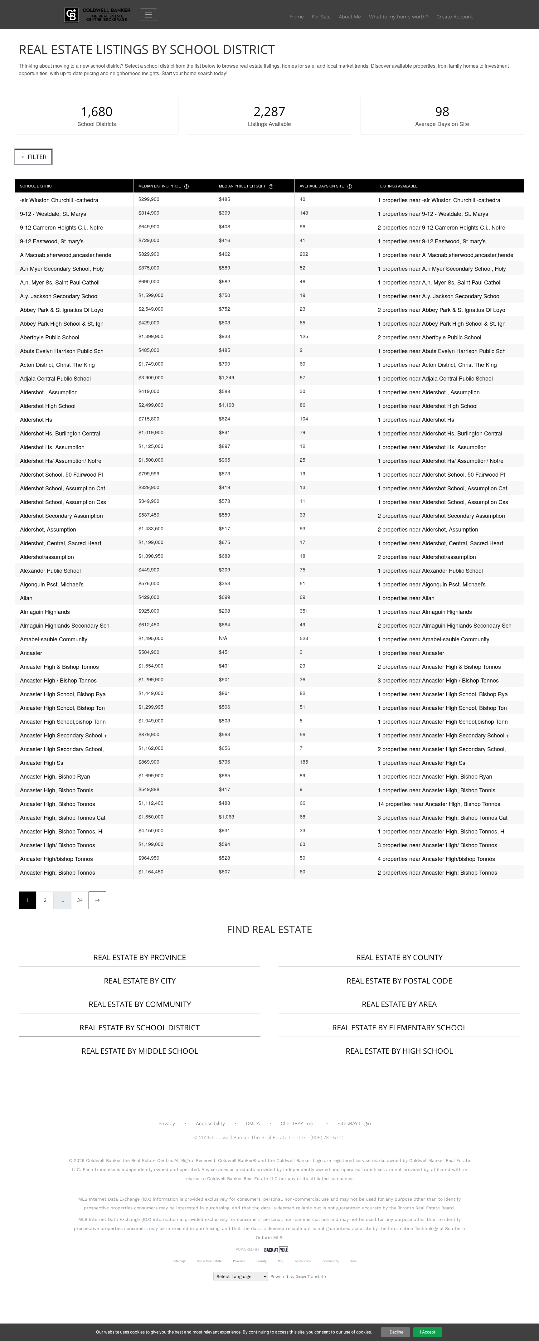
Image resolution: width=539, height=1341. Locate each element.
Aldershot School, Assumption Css (63, 502)
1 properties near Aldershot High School (428, 405)
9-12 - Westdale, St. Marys (53, 213)
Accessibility (210, 1123)
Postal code (302, 1261)
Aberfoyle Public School (49, 337)
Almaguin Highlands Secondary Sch (64, 625)
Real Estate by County (399, 957)
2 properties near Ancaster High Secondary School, (442, 749)
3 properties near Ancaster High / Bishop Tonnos (438, 680)
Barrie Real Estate (209, 1261)
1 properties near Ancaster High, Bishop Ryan (435, 776)
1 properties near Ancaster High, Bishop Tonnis (436, 790)
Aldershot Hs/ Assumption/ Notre (60, 460)
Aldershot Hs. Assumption (52, 447)
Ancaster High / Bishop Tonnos (58, 680)
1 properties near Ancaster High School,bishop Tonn (443, 721)
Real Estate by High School (399, 1051)
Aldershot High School (47, 405)
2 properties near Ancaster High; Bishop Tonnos (437, 872)
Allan (26, 598)
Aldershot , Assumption (49, 392)
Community (331, 1261)
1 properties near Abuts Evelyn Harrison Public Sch (442, 351)
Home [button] (297, 17)
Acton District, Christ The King (57, 364)
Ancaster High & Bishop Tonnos (59, 666)
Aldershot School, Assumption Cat (62, 488)
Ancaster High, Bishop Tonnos (57, 803)
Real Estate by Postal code (399, 980)
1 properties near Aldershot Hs (416, 419)
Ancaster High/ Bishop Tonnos (57, 845)
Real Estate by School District (140, 1027)
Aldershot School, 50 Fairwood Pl (61, 474)
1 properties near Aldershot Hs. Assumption (432, 447)
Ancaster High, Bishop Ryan (55, 776)
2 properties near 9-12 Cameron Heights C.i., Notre (441, 227)
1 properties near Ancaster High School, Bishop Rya (443, 694)
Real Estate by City (140, 980)
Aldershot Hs (36, 419)
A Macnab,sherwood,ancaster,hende (65, 254)
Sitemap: (179, 1261)
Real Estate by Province (139, 957)
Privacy (166, 1123)
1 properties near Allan (406, 598)
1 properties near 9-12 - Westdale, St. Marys (433, 213)
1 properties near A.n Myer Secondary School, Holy (442, 268)
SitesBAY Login (354, 1123)
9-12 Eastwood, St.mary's (52, 241)
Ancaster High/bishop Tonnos (56, 858)
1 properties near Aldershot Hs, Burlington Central (440, 433)
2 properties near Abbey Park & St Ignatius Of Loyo (441, 309)
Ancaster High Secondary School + (63, 735)
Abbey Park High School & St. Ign (62, 323)
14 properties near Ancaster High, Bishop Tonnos (439, 803)
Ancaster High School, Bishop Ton (62, 707)
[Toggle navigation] (148, 14)
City (280, 1261)
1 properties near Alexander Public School (430, 570)
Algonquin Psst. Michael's (52, 584)
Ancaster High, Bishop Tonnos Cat (62, 817)
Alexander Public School (50, 570)
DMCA (253, 1123)
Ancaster (31, 653)
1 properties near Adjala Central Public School (435, 378)
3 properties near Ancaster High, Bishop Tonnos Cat (442, 817)
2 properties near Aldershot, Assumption (428, 529)
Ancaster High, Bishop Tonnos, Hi (62, 831)
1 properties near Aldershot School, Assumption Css (443, 502)
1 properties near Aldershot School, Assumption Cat (442, 488)
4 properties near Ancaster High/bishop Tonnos (436, 858)
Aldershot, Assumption (48, 529)
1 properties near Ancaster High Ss (421, 762)
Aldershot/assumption (47, 556)
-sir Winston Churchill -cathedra (59, 200)
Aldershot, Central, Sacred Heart (60, 543)
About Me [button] (350, 17)
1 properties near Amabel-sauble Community (433, 639)
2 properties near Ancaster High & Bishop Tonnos (439, 666)
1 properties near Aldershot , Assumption (429, 392)
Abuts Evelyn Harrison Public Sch (62, 351)
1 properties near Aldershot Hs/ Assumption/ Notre (440, 460)
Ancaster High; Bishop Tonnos (57, 872)
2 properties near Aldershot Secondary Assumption (441, 515)
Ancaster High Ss (41, 762)
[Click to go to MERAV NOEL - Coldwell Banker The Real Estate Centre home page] (102, 14)
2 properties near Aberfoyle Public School (429, 337)
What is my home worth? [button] (398, 17)
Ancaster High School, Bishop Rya (63, 694)
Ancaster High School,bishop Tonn (63, 721)
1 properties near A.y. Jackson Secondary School (439, 296)
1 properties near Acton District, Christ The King (437, 364)
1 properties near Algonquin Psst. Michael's (432, 584)
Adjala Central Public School (55, 378)
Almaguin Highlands (45, 611)
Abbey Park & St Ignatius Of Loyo (61, 309)
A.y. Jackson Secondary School (59, 296)
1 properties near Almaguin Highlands (425, 611)
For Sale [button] (321, 17)
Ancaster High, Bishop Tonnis (56, 790)
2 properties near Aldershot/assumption (427, 556)
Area (353, 1261)
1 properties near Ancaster (411, 653)
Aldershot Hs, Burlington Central (60, 433)
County (261, 1261)
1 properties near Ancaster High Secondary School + (443, 735)
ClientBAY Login (299, 1123)
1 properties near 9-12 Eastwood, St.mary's (432, 241)
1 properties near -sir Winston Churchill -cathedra (439, 200)
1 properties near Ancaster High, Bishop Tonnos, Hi (442, 831)
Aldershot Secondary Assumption (61, 515)
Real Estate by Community (140, 1004)
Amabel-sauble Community (53, 639)
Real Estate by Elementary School (399, 1027)
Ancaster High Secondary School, (62, 749)
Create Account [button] (454, 17)
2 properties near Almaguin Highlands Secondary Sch (445, 625)
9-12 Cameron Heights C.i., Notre (61, 227)
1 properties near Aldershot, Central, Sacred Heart (440, 543)
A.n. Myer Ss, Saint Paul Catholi (60, 282)
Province (239, 1261)
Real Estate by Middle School (139, 1051)
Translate (316, 1276)
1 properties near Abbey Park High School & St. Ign (442, 323)
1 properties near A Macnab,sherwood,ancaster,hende (445, 254)
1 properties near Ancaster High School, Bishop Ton (442, 707)
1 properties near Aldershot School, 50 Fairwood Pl (441, 474)
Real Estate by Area (399, 1004)
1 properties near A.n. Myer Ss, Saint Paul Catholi (440, 282)
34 (80, 900)
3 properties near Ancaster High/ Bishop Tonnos (437, 845)
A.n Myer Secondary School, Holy (62, 268)
